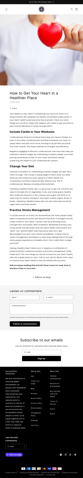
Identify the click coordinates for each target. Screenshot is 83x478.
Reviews (34, 393)
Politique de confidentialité (50, 472)
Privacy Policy (36, 403)
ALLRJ (13, 472)
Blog (32, 388)
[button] (6, 9)
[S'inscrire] (24, 446)
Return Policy (36, 398)
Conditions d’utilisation (69, 472)
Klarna (52, 409)
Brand (52, 414)
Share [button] (14, 108)
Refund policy (36, 408)
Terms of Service (53, 402)
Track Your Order (35, 382)
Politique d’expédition (37, 475)
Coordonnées (50, 475)
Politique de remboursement (29, 472)
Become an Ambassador (55, 384)
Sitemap (34, 420)
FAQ (32, 376)
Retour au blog (42, 277)
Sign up (41, 358)
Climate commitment (55, 377)
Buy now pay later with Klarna (55, 394)
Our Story (35, 425)
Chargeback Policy (36, 414)
